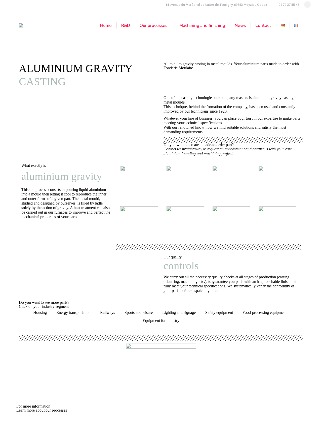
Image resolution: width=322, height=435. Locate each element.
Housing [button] (40, 312)
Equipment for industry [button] (161, 320)
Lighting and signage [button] (179, 312)
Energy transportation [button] (73, 312)
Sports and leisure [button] (139, 312)
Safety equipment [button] (219, 312)
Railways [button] (107, 312)
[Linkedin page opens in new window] (307, 4)
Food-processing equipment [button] (265, 312)
